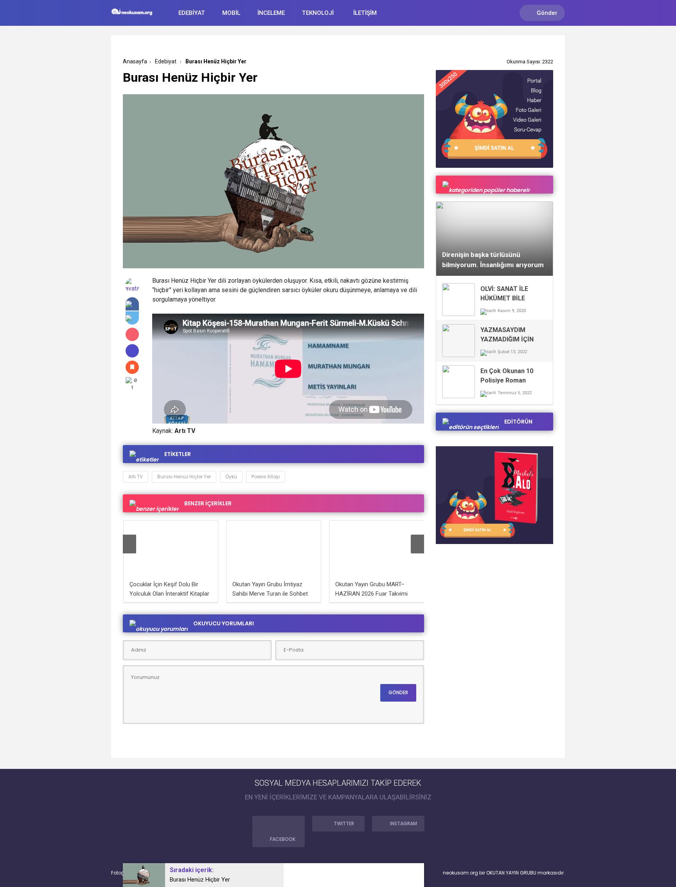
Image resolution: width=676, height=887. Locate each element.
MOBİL (231, 12)
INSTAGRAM (403, 823)
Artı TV (135, 476)
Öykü (231, 476)
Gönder (547, 12)
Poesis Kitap (266, 476)
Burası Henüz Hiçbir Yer (184, 476)
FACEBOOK (282, 839)
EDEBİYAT (191, 12)
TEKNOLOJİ (318, 12)
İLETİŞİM (365, 12)
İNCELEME (271, 12)
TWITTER (344, 823)
